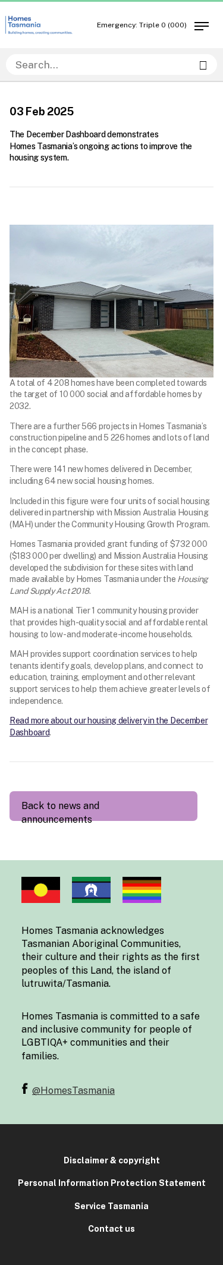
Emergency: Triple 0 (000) (142, 25)
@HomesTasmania (73, 1090)
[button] (200, 23)
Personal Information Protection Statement (112, 1183)
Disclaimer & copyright (112, 1160)
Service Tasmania (111, 1206)
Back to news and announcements (60, 810)
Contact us (111, 1228)
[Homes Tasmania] (39, 25)
